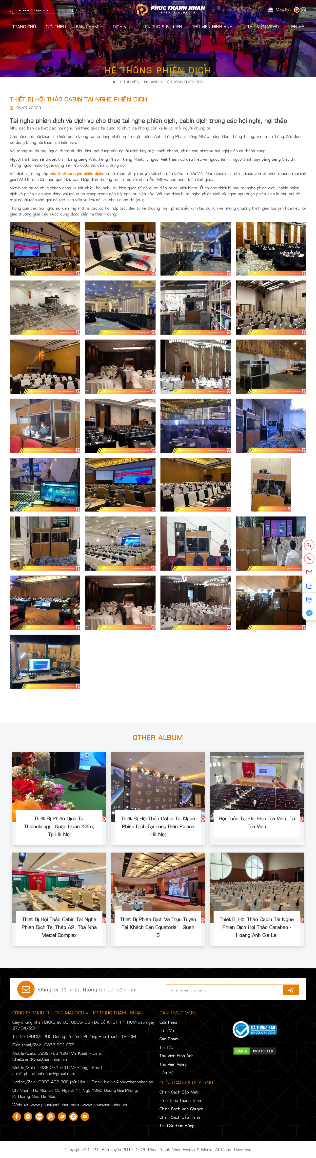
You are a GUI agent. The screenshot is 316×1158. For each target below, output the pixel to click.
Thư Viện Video (263, 26)
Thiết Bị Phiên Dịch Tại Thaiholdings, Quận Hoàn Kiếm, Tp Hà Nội (59, 826)
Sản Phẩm (87, 26)
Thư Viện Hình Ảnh (213, 26)
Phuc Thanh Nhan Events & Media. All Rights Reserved (199, 1149)
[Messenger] (309, 613)
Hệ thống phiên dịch (184, 81)
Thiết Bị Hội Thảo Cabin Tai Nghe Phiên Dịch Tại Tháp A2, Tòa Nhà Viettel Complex (59, 927)
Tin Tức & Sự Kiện (163, 26)
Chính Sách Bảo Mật (178, 1091)
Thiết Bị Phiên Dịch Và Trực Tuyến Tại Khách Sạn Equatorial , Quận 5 (158, 927)
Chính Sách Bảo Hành (179, 1117)
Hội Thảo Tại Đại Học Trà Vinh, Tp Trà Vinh (257, 822)
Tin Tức (166, 1047)
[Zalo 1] (309, 586)
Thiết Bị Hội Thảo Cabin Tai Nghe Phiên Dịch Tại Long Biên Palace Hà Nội (158, 826)
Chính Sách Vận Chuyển (181, 1108)
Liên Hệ (166, 1072)
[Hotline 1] (309, 545)
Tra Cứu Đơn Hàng (176, 1125)
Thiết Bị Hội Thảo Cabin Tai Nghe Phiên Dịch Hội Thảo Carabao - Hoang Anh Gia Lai (257, 927)
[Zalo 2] (309, 599)
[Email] (309, 572)
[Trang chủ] (115, 81)
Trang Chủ (24, 26)
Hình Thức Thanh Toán (180, 1100)
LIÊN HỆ (296, 26)
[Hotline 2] (309, 558)
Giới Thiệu (56, 26)
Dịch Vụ (122, 26)
